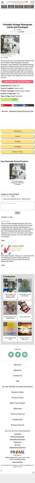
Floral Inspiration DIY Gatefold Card (10, 317)
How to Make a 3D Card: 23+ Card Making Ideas (10, 296)
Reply (3, 240)
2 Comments (21, 31)
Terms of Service (17, 414)
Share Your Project (17, 403)
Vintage (17, 141)
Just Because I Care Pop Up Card (25, 295)
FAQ (17, 381)
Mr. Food (17, 445)
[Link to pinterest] (25, 354)
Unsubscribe (18, 419)
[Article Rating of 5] (13, 31)
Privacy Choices (17, 425)
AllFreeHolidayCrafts (17, 437)
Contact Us (17, 376)
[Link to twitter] (18, 354)
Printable (17, 147)
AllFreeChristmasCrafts (17, 439)
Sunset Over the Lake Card (25, 338)
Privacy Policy (17, 398)
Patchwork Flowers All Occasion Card (21, 111)
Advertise (17, 370)
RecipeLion (17, 442)
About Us (17, 365)
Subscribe (17, 408)
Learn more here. (17, 462)
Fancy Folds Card (25, 317)
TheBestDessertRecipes (17, 447)
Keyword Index (17, 392)
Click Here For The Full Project (17, 82)
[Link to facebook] (11, 354)
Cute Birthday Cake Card (10, 338)
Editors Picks (17, 152)
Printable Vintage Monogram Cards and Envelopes (17, 183)
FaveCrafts (17, 434)
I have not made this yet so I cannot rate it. (17, 199)
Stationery (17, 131)
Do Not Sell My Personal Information (17, 387)
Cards (17, 136)
